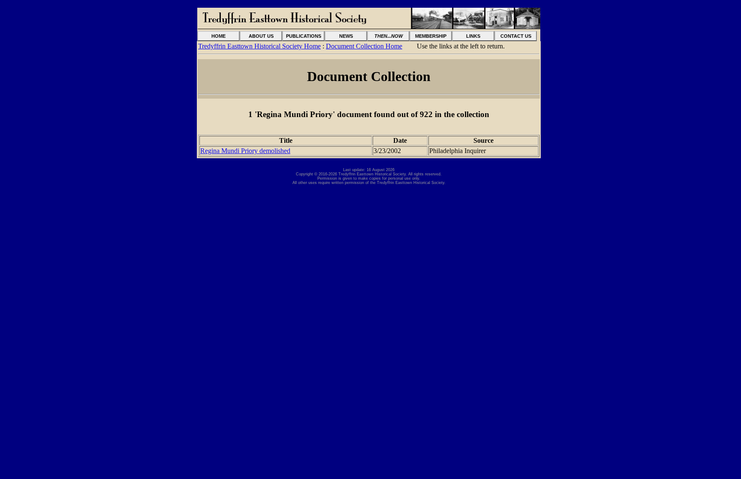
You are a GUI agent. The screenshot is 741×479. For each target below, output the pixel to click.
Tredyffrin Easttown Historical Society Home (259, 46)
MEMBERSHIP (430, 36)
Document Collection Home (364, 46)
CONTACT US (515, 36)
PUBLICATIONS (303, 36)
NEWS (346, 36)
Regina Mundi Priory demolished (245, 150)
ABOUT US (261, 36)
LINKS (473, 36)
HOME (218, 36)
